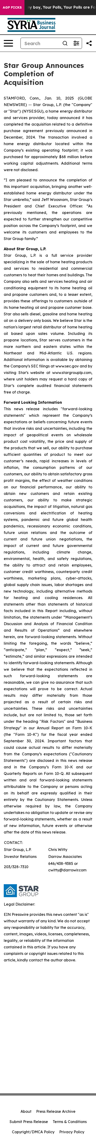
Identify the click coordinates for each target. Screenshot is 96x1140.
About (26, 1111)
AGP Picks (12, 7)
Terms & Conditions (70, 1121)
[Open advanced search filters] (76, 43)
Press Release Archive (55, 1111)
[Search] (65, 43)
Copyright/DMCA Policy (33, 1132)
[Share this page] (89, 43)
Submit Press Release (29, 1121)
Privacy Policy (71, 1132)
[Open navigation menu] (8, 43)
